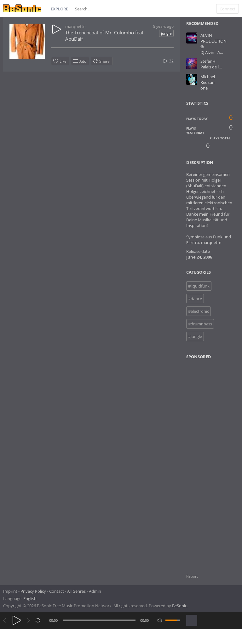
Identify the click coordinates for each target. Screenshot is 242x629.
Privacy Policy (33, 591)
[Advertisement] (213, 462)
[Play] (16, 620)
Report (192, 576)
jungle (166, 33)
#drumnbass (200, 324)
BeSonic (179, 606)
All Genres (76, 591)
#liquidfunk (199, 286)
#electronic (198, 311)
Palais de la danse (216, 67)
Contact (56, 591)
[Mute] (160, 620)
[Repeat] (38, 620)
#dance (195, 298)
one (204, 88)
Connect (227, 9)
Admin (95, 591)
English (30, 598)
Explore (59, 9)
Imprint (10, 591)
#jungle (195, 336)
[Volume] (172, 620)
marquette (75, 26)
